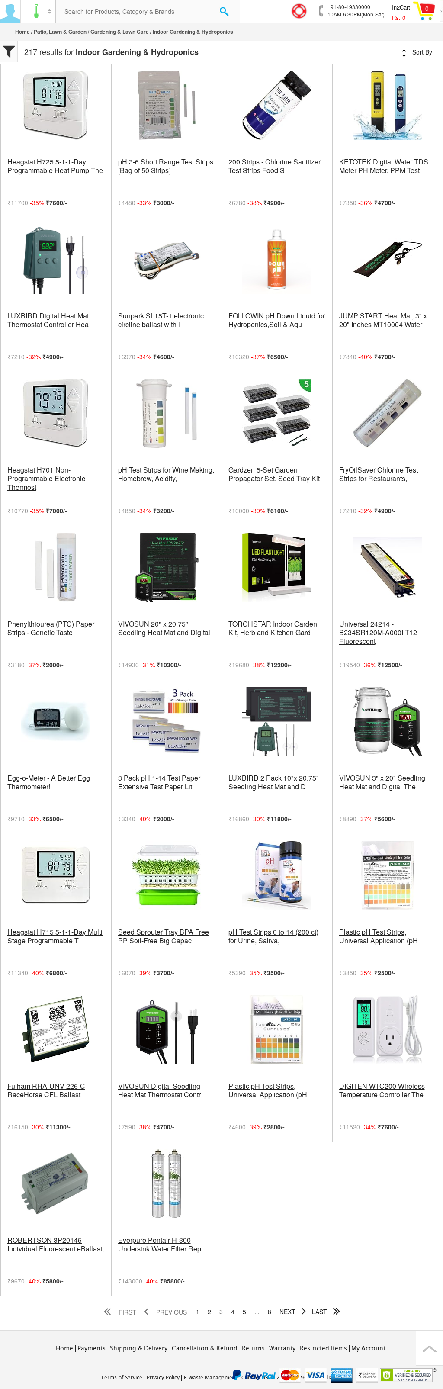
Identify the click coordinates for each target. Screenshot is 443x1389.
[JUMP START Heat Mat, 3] (388, 261)
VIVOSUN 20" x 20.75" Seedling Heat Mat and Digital (164, 628)
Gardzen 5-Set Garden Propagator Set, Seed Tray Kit (274, 474)
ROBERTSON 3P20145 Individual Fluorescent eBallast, (55, 1244)
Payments (91, 1348)
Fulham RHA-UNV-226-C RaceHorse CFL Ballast (46, 1090)
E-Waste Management (210, 1378)
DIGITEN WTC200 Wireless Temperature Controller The (382, 1090)
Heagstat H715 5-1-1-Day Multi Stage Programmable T (55, 936)
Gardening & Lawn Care (119, 31)
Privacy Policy (163, 1378)
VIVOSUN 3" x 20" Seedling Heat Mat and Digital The (382, 782)
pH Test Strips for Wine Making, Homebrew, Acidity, (166, 474)
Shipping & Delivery (138, 1348)
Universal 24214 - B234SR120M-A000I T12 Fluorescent (378, 633)
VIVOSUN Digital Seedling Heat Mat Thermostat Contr (159, 1090)
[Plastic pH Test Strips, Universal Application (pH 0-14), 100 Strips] (277, 1031)
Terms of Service (121, 1378)
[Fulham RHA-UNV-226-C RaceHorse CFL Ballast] (56, 1031)
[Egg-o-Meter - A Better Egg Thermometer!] (56, 723)
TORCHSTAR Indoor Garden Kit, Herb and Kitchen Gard (272, 628)
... (257, 1311)
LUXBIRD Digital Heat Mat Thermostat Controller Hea (48, 320)
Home (22, 31)
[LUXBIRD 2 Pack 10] (277, 723)
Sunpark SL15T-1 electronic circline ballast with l (161, 320)
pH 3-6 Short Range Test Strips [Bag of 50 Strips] (165, 166)
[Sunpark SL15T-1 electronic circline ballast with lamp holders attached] (167, 261)
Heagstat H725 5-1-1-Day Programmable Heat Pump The (55, 166)
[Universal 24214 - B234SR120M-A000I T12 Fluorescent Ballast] (388, 569)
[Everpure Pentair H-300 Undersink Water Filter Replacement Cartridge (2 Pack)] (167, 1185)
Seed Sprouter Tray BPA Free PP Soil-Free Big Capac (163, 936)
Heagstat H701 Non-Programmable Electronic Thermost (46, 479)
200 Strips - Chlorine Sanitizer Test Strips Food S (274, 166)
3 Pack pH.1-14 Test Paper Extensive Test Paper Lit (159, 782)
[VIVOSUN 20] (167, 569)
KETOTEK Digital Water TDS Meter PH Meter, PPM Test (383, 166)
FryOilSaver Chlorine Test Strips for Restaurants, (378, 474)
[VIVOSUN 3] (388, 723)
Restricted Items (323, 1348)
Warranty (282, 1348)
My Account (368, 1348)
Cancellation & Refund (205, 1348)
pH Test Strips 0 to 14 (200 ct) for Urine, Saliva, (273, 936)
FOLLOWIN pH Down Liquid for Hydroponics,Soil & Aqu (276, 320)
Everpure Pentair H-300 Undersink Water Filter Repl (160, 1244)
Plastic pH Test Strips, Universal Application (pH (378, 936)
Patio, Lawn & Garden (60, 31)
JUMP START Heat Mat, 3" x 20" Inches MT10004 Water (383, 320)
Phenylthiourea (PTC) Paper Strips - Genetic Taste (50, 628)
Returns (253, 1348)
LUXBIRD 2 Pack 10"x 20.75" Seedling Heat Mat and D (273, 782)
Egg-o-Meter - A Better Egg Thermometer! (48, 782)
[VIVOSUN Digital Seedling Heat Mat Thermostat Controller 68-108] (167, 1031)
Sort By (421, 52)
